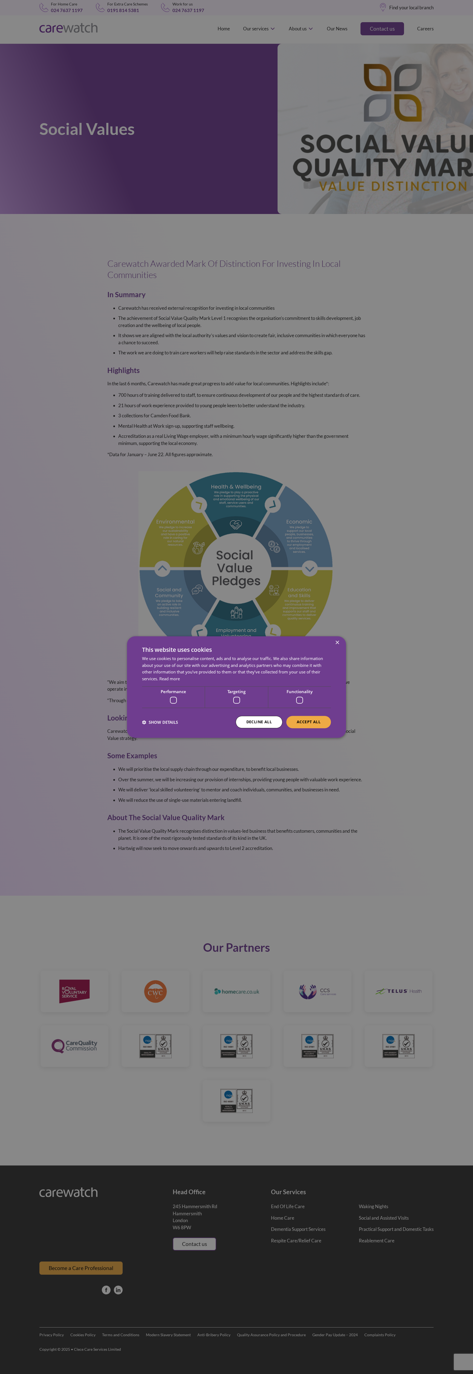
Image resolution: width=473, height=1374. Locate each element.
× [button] (337, 643)
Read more (169, 678)
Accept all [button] (309, 722)
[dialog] (236, 687)
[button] (160, 722)
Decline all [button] (259, 722)
